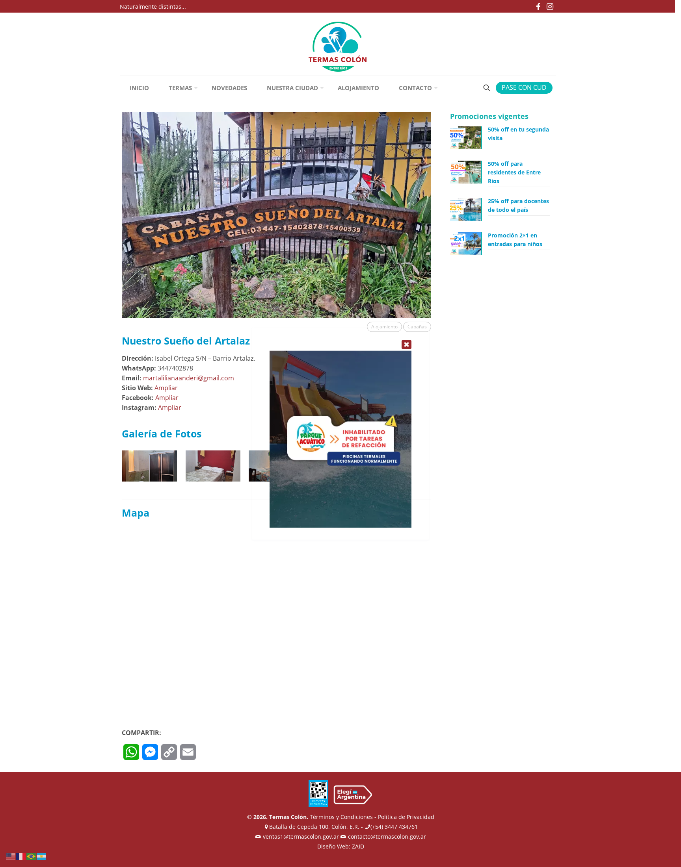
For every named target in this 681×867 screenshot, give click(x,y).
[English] (11, 855)
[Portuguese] (31, 855)
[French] (21, 855)
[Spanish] (42, 855)
